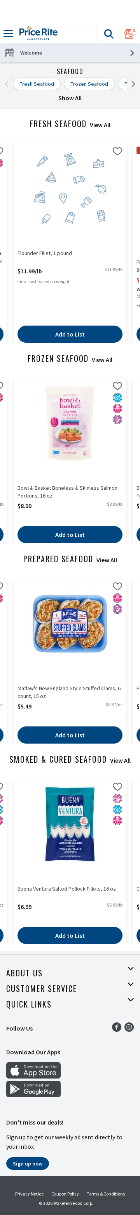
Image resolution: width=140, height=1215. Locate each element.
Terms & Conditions (106, 1194)
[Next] (131, 84)
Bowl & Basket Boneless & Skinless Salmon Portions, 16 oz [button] (67, 491)
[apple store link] (33, 1076)
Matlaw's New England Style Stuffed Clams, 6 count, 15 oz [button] (69, 692)
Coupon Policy (65, 1194)
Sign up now (27, 1163)
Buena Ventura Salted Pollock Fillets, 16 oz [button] (67, 889)
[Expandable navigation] (8, 33)
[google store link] (33, 1095)
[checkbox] (117, 152)
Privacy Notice (29, 1194)
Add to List (70, 334)
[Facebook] (116, 1029)
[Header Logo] (37, 34)
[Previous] (8, 84)
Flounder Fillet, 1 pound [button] (48, 253)
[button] (108, 34)
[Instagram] (129, 1029)
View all (100, 125)
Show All (70, 98)
